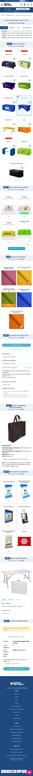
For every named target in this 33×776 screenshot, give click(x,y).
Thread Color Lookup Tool (16, 709)
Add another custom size (16, 248)
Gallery (16, 697)
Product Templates (16, 741)
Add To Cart (17, 668)
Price (18, 600)
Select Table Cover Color (9, 382)
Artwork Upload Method (9, 360)
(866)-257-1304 (18, 749)
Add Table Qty (6, 610)
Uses (16, 715)
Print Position (6, 354)
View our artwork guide (8, 377)
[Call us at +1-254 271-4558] (28, 5)
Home (3, 15)
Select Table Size (6, 603)
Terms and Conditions (16, 732)
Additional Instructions (8, 388)
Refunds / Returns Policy (16, 729)
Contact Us (16, 712)
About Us (16, 694)
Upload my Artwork (17, 345)
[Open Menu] (31, 5)
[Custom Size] (27, 244)
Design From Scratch (16, 349)
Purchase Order (16, 738)
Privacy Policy (16, 726)
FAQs (16, 700)
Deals (16, 703)
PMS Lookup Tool (16, 706)
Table (3, 600)
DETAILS (26, 1)
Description (11, 600)
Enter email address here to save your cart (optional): (15, 660)
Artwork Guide (16, 718)
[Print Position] (10, 354)
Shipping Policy (16, 735)
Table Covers (10, 15)
